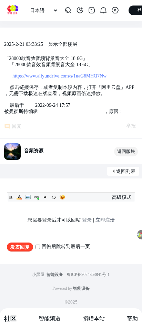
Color (19, 197)
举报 (131, 125)
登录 (87, 220)
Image (27, 197)
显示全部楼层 (62, 44)
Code (53, 197)
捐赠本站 (94, 318)
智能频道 (50, 318)
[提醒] (103, 10)
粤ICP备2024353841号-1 (88, 274)
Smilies (62, 197)
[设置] (115, 10)
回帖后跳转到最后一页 (66, 246)
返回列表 (125, 171)
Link (36, 197)
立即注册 (105, 220)
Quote (45, 197)
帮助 (132, 318)
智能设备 (55, 274)
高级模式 (121, 197)
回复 (16, 126)
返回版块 (126, 151)
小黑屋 (38, 274)
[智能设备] (12, 10)
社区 (10, 318)
